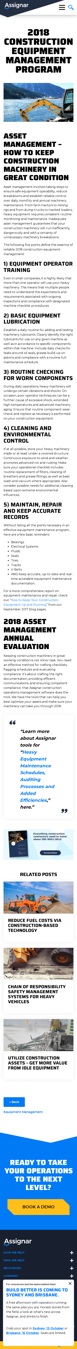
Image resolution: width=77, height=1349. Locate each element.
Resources (12, 1268)
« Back (14, 1102)
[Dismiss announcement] (70, 1283)
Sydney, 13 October (48, 1328)
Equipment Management (23, 1112)
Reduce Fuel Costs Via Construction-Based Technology (34, 925)
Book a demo (38, 1207)
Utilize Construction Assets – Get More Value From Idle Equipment (37, 1062)
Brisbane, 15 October (22, 1333)
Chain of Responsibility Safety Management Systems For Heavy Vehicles (37, 994)
